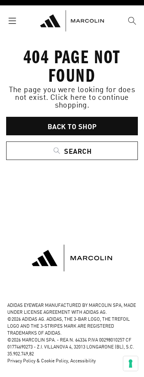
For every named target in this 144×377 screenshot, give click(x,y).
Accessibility (83, 361)
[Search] (132, 21)
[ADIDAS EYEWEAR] (72, 20)
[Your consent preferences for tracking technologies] (130, 363)
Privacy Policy (21, 361)
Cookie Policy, (55, 361)
